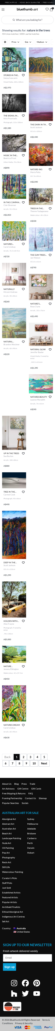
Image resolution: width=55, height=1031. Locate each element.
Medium (40, 42)
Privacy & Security (24, 1023)
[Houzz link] (16, 997)
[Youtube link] (38, 997)
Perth (30, 843)
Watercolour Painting (12, 872)
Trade (32, 783)
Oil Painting (8, 847)
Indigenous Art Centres (13, 916)
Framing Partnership (12, 798)
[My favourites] (47, 9)
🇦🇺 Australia (19, 928)
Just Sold (6, 887)
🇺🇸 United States (21, 931)
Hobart (30, 852)
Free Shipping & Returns (14, 793)
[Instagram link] (16, 986)
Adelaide (31, 828)
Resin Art (6, 862)
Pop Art (6, 852)
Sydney (30, 819)
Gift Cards (36, 788)
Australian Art (9, 828)
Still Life (6, 867)
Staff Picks (7, 883)
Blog (16, 783)
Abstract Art (8, 823)
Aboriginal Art (9, 819)
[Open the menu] (3, 9)
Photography (8, 857)
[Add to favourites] (23, 75)
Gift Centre (22, 788)
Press (24, 783)
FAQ (30, 793)
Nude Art (6, 843)
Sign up (9, 966)
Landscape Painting (11, 838)
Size (26, 42)
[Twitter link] (27, 997)
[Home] (27, 9)
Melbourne (32, 823)
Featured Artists (10, 897)
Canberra (31, 838)
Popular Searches (10, 803)
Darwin (30, 847)
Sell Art (5, 921)
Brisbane (31, 833)
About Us (6, 783)
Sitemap (43, 798)
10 (34, 763)
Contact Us (30, 798)
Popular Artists (9, 902)
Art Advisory (8, 788)
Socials (25, 803)
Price (14, 42)
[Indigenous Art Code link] (27, 1006)
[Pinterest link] (38, 986)
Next (44, 763)
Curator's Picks (9, 878)
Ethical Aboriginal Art (12, 911)
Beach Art (7, 833)
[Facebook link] (27, 986)
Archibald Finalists (11, 907)
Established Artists (11, 892)
